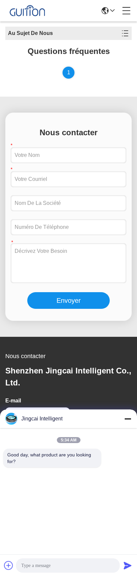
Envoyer (69, 300)
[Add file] (8, 565)
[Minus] (128, 419)
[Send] (127, 565)
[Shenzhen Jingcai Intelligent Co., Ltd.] (27, 11)
